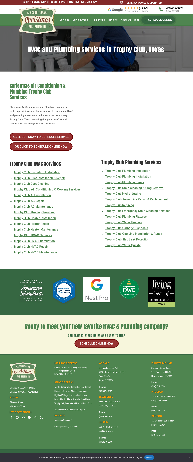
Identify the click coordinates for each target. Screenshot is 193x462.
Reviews (113, 19)
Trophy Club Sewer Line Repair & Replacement (136, 199)
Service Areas (80, 19)
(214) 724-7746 (158, 386)
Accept (149, 457)
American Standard (63, 420)
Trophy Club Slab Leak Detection (127, 239)
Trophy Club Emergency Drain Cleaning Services (137, 211)
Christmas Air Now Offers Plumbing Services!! (60, 2)
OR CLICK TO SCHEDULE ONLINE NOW (41, 146)
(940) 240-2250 (105, 441)
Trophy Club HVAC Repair (31, 246)
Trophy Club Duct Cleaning (31, 184)
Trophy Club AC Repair (29, 201)
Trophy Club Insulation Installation (37, 172)
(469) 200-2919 (105, 416)
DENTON (156, 416)
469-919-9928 (174, 8)
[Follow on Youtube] (23, 417)
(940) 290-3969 (158, 410)
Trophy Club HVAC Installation (34, 241)
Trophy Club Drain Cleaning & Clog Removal (134, 188)
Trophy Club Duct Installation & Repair (39, 178)
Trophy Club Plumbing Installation (128, 176)
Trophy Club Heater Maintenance (36, 229)
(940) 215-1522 (158, 435)
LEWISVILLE (106, 397)
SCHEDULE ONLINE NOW (97, 343)
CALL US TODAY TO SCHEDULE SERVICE (41, 137)
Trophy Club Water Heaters (123, 222)
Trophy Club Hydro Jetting (123, 193)
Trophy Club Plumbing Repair (124, 182)
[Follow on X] (41, 417)
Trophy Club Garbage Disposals (126, 228)
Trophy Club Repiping (119, 205)
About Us (126, 19)
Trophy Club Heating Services (34, 212)
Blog (136, 19)
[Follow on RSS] (29, 417)
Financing (99, 19)
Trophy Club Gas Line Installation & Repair (133, 234)
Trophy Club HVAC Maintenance (35, 252)
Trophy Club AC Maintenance (33, 206)
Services (64, 19)
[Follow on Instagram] (17, 417)
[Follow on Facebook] (11, 417)
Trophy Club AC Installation (32, 195)
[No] (189, 457)
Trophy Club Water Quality (123, 245)
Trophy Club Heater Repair (31, 224)
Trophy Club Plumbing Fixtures (126, 216)
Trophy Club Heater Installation (35, 218)
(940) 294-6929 (105, 391)
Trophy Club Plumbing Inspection (127, 171)
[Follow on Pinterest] (35, 417)
